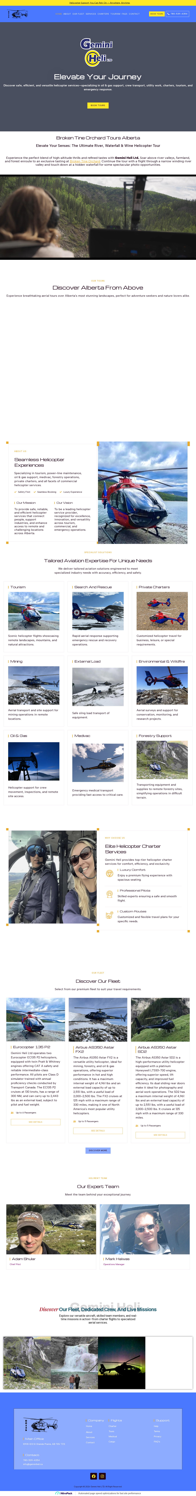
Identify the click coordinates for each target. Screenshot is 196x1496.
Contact (134, 14)
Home (59, 14)
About (67, 14)
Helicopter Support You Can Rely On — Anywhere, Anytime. (99, 2)
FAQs (124, 14)
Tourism (115, 14)
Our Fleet (78, 14)
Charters (103, 14)
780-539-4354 (31, 1460)
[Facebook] (93, 1476)
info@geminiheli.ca (33, 1464)
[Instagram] (102, 1476)
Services (91, 14)
